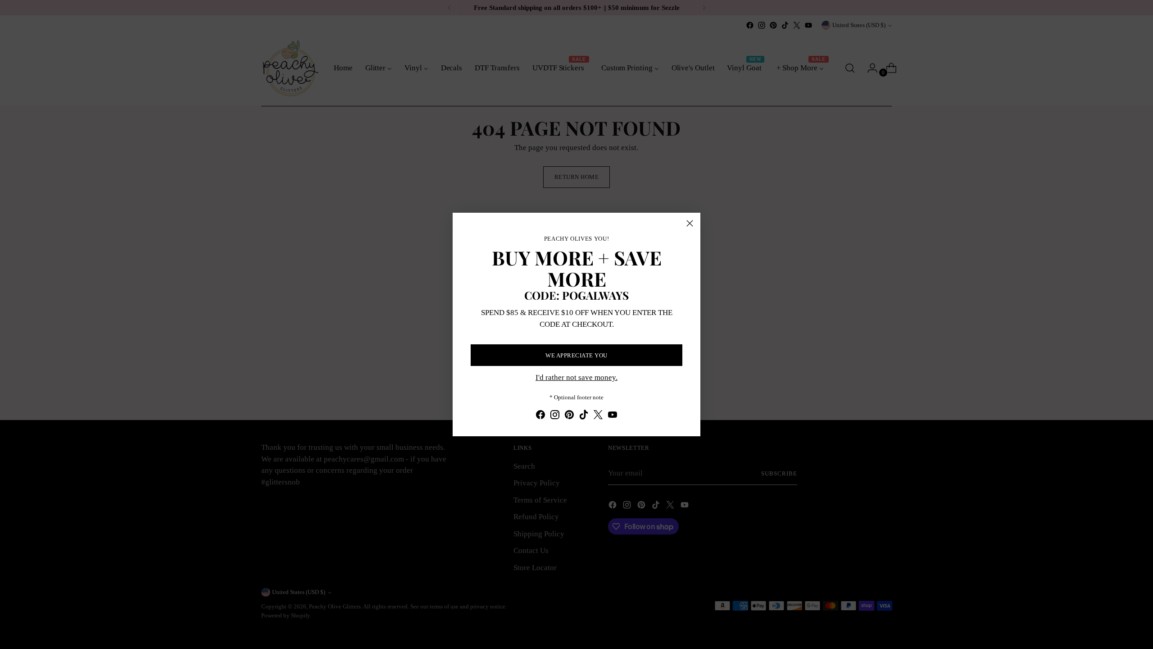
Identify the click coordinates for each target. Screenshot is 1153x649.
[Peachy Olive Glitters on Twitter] (598, 416)
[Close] (690, 223)
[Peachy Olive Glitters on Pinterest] (569, 416)
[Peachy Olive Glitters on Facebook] (540, 416)
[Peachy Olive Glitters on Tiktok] (583, 416)
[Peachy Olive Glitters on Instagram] (554, 416)
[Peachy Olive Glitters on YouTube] (612, 416)
